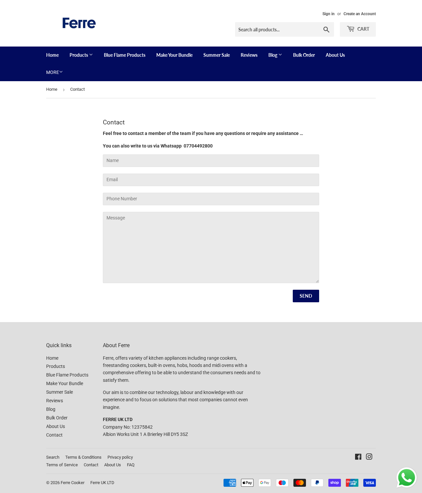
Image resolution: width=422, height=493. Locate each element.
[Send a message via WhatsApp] (407, 478)
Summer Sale (216, 55)
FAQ (131, 464)
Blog (273, 55)
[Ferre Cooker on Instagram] (369, 457)
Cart (362, 29)
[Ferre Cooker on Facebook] (358, 457)
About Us (335, 55)
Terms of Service (62, 464)
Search (52, 457)
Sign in (328, 14)
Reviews (249, 55)
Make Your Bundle (174, 55)
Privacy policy (120, 457)
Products (79, 55)
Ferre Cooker (72, 482)
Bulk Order (304, 55)
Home (52, 55)
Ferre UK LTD (102, 482)
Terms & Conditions (83, 457)
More (52, 72)
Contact (54, 435)
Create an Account (360, 14)
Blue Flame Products (124, 55)
